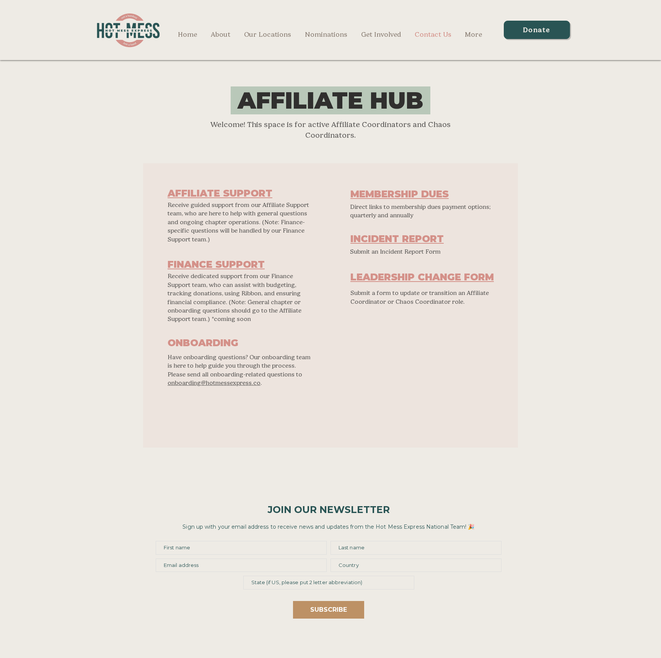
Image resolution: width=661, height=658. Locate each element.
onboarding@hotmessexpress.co (214, 382)
